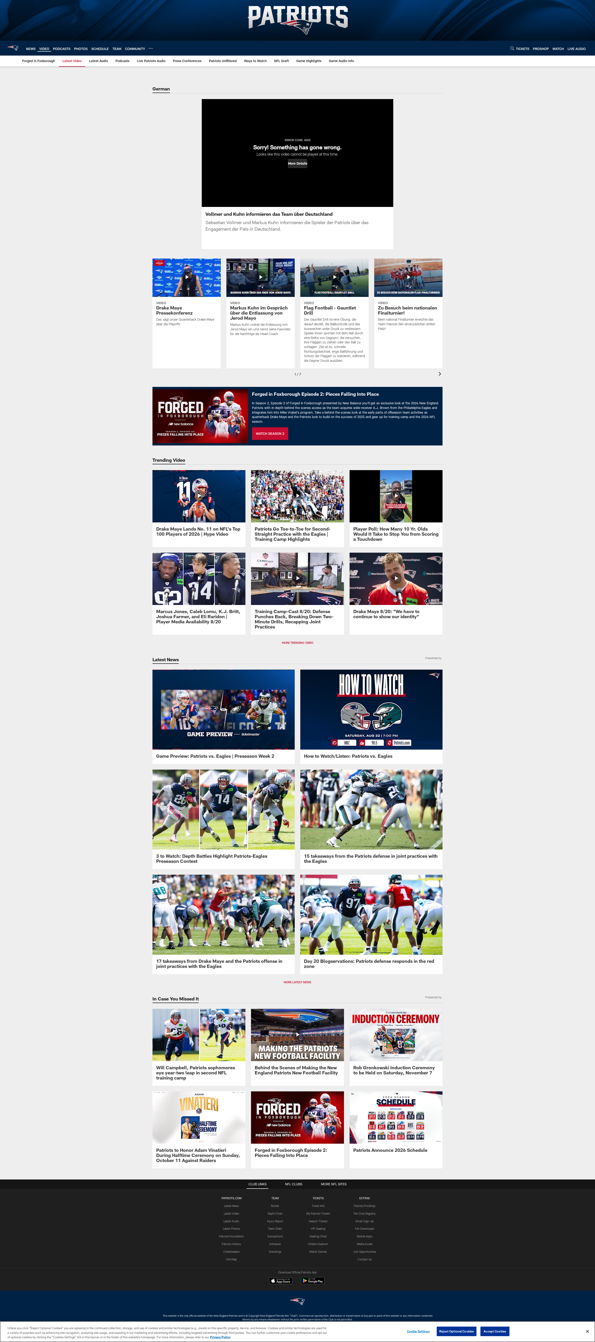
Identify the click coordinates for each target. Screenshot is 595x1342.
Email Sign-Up (365, 1221)
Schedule (275, 1244)
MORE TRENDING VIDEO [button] (297, 642)
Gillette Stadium (318, 1244)
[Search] (512, 48)
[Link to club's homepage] (13, 48)
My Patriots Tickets (318, 1213)
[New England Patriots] (297, 1302)
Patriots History (231, 1244)
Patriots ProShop (364, 1205)
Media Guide (364, 1244)
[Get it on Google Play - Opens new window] (313, 1283)
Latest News (231, 1205)
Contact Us (365, 1259)
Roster (275, 1205)
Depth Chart (275, 1213)
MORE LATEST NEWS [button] (297, 982)
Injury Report (275, 1221)
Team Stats (275, 1228)
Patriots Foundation (231, 1236)
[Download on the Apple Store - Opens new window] (281, 1281)
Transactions (275, 1236)
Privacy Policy (220, 1337)
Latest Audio (231, 1221)
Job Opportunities (364, 1251)
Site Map (231, 1259)
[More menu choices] (150, 48)
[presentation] (441, 374)
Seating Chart (318, 1236)
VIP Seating (318, 1228)
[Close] (587, 1331)
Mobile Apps (364, 1236)
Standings (275, 1251)
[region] (297, 1331)
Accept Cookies (495, 1331)
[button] (297, 163)
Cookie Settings (418, 1331)
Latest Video (231, 1213)
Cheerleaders (231, 1251)
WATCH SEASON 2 (270, 433)
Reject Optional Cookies (456, 1331)
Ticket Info (318, 1205)
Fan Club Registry (365, 1213)
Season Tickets (318, 1221)
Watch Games (318, 1251)
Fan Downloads (364, 1228)
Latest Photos (231, 1228)
